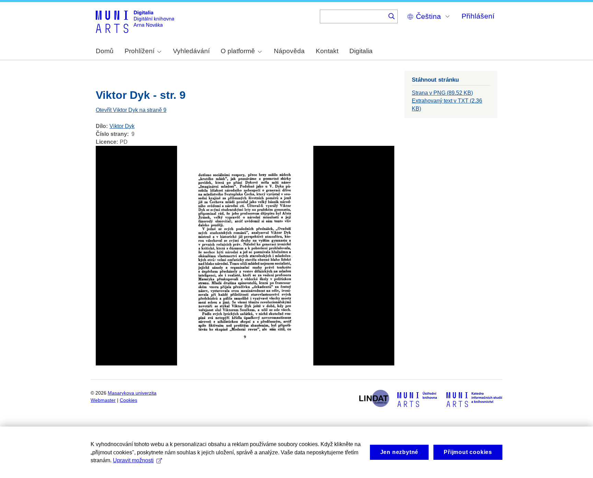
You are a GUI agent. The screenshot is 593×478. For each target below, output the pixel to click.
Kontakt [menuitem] (327, 51)
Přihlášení (478, 16)
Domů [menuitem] (105, 51)
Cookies (128, 400)
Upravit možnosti (133, 460)
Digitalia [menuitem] (361, 51)
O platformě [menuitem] (238, 51)
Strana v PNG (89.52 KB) (442, 93)
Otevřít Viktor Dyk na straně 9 (131, 110)
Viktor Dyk (122, 126)
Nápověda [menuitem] (289, 51)
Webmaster (103, 400)
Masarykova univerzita (132, 393)
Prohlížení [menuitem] (139, 51)
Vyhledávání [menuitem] (191, 51)
